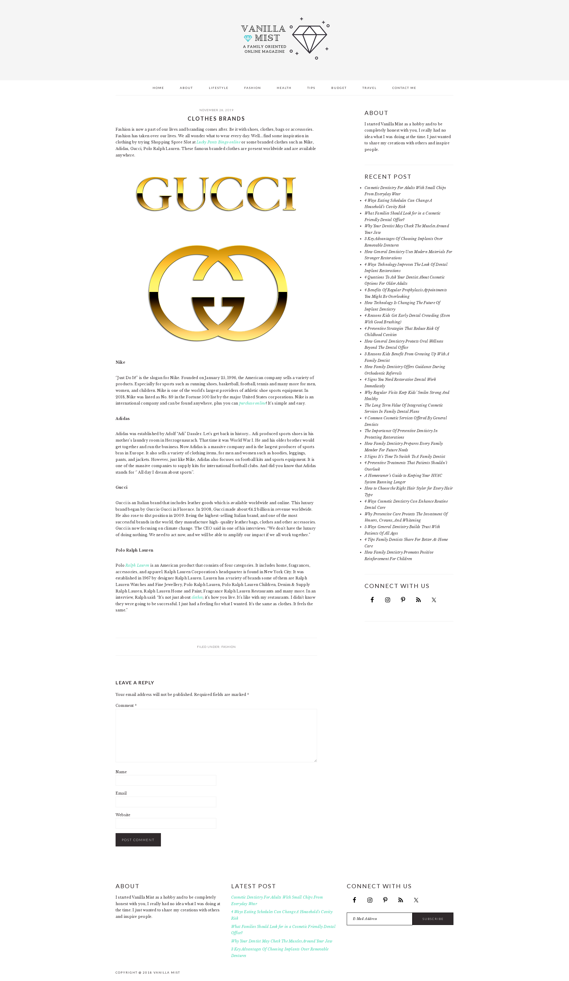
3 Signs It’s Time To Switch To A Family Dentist (405, 456)
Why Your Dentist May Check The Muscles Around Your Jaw (282, 941)
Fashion (228, 646)
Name (121, 772)
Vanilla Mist (284, 38)
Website (123, 815)
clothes (197, 597)
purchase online (252, 403)
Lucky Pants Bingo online (218, 142)
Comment (126, 705)
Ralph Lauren (137, 565)
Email (121, 793)
